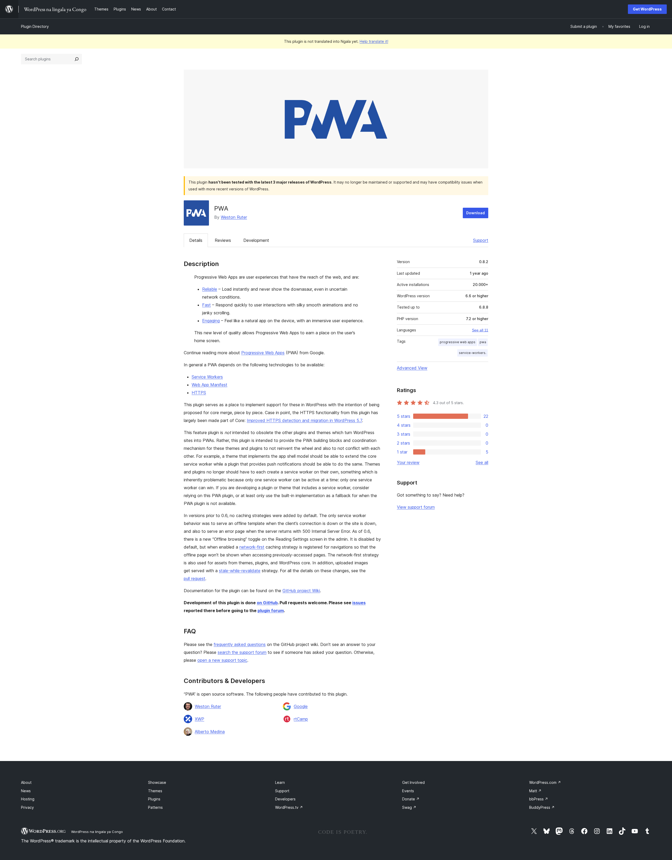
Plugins (154, 799)
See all (482, 462)
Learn (280, 782)
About (26, 782)
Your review (408, 462)
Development (256, 240)
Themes (155, 791)
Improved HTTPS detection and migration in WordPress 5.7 (304, 420)
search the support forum (242, 652)
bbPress (538, 799)
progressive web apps (457, 342)
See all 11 (480, 330)
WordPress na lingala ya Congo (97, 832)
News (26, 791)
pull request (194, 578)
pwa (483, 342)
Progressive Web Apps (263, 352)
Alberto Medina (210, 731)
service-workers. (472, 353)
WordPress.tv (289, 807)
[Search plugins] (76, 59)
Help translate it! (374, 41)
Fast (206, 304)
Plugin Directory (35, 26)
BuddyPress (542, 807)
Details (195, 240)
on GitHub (267, 602)
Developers (285, 799)
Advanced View (412, 368)
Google (301, 706)
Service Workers (207, 376)
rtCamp (301, 719)
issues (359, 602)
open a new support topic (222, 660)
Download (475, 213)
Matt (535, 791)
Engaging (211, 320)
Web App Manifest (209, 384)
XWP (199, 719)
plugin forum (271, 610)
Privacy (27, 807)
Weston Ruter (234, 217)
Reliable (209, 289)
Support (480, 240)
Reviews (223, 240)
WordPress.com (545, 782)
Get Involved (413, 782)
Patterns (155, 807)
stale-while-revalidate (239, 570)
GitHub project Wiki (301, 590)
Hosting (27, 799)
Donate (410, 799)
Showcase (157, 782)
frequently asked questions (240, 644)
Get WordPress (647, 9)
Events (408, 791)
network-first (251, 547)
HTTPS (199, 392)
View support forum (416, 507)
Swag (409, 807)
